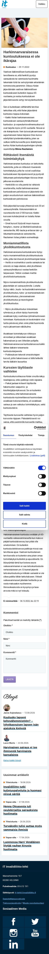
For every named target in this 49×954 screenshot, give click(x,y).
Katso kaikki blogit (12, 760)
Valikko (41, 4)
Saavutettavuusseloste (14, 899)
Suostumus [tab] (8, 435)
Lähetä (9, 679)
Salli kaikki (24, 506)
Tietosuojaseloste (12, 903)
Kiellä (24, 524)
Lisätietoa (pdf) (37, 455)
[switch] (42, 476)
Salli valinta (24, 514)
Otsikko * (8, 625)
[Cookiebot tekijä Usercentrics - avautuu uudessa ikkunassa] (34, 428)
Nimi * (6, 639)
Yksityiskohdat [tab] (25, 435)
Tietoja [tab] (41, 435)
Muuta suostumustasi (33, 903)
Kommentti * (9, 652)
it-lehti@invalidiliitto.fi (25, 892)
